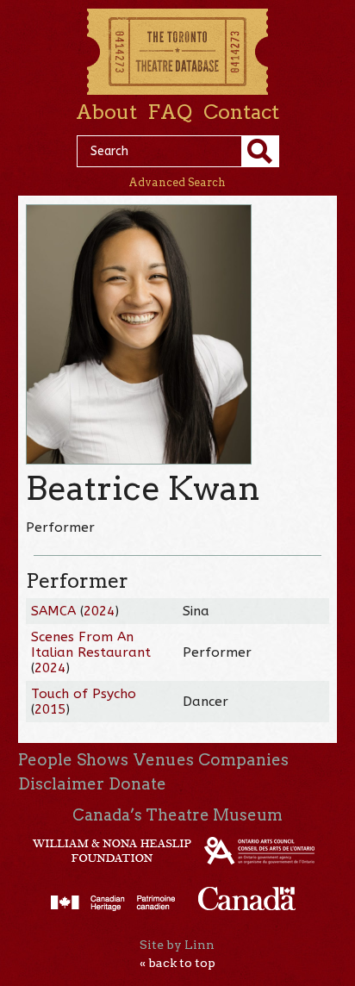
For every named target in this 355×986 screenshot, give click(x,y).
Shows (102, 760)
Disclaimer (61, 784)
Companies (243, 760)
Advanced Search (177, 182)
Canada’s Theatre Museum (177, 815)
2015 (49, 709)
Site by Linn (177, 945)
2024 (99, 611)
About (106, 112)
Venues (164, 760)
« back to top (177, 963)
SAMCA (53, 611)
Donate (137, 784)
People (45, 760)
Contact (241, 112)
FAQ (169, 112)
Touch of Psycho (83, 694)
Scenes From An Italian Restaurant (91, 644)
